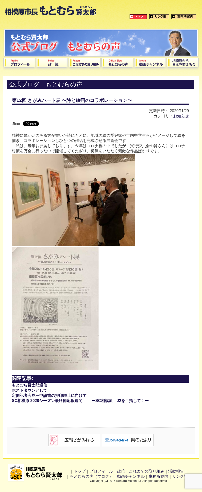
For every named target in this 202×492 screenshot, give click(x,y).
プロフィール (101, 471)
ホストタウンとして (29, 390)
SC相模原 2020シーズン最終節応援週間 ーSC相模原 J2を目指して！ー (80, 401)
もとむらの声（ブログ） (91, 476)
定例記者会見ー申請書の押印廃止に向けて (49, 395)
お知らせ (181, 116)
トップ (79, 471)
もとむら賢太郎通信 (29, 385)
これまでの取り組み (146, 471)
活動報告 (176, 471)
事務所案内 (158, 476)
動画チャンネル (131, 476)
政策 (121, 471)
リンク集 (180, 476)
